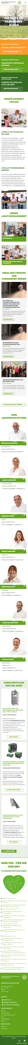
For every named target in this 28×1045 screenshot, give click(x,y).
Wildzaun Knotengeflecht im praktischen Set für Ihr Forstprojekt (13, 816)
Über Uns (3, 1011)
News (2, 1017)
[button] (25, 2)
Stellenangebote (5, 1019)
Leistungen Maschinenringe (8, 1015)
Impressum (4, 1026)
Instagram (19, 1043)
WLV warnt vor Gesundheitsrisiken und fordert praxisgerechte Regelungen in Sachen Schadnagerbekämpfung (11, 304)
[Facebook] (24, 1041)
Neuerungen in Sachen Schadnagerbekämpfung (11, 343)
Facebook (24, 1043)
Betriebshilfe (7, 238)
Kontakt (3, 1021)
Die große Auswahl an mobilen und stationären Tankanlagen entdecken (13, 763)
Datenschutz (4, 1028)
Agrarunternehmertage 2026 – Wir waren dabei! (13, 380)
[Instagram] (19, 1041)
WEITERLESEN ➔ (8, 319)
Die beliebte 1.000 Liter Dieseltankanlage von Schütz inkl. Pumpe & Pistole (13, 710)
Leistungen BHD (5, 1013)
